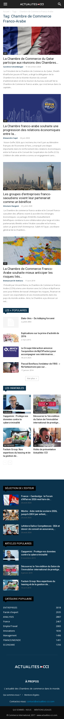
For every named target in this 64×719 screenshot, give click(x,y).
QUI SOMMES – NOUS (22, 709)
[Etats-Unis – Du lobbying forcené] (11, 322)
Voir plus (31, 378)
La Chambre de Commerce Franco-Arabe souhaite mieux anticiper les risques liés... (28, 272)
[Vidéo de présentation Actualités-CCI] (47, 437)
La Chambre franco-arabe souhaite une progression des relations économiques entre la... (31, 130)
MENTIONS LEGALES (42, 709)
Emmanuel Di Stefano (13, 280)
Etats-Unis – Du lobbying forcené (37, 318)
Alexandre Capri (10, 138)
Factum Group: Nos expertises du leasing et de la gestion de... (16, 452)
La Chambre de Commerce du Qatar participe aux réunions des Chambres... (30, 60)
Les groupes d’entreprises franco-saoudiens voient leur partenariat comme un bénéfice (27, 198)
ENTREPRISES (9, 445)
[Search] (59, 4)
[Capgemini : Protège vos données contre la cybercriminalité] (17, 404)
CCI (5, 53)
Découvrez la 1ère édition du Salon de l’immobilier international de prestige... (46, 419)
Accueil (6, 11)
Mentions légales (31, 695)
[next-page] (10, 463)
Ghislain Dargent (11, 206)
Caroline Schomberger (13, 67)
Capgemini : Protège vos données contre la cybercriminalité (15, 419)
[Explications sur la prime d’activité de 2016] (11, 337)
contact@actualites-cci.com (40, 701)
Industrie (7, 412)
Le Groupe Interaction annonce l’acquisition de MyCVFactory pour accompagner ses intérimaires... (38, 351)
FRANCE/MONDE (40, 412)
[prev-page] (5, 463)
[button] (5, 4)
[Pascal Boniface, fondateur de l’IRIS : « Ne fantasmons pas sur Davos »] (11, 367)
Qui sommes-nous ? (12, 695)
